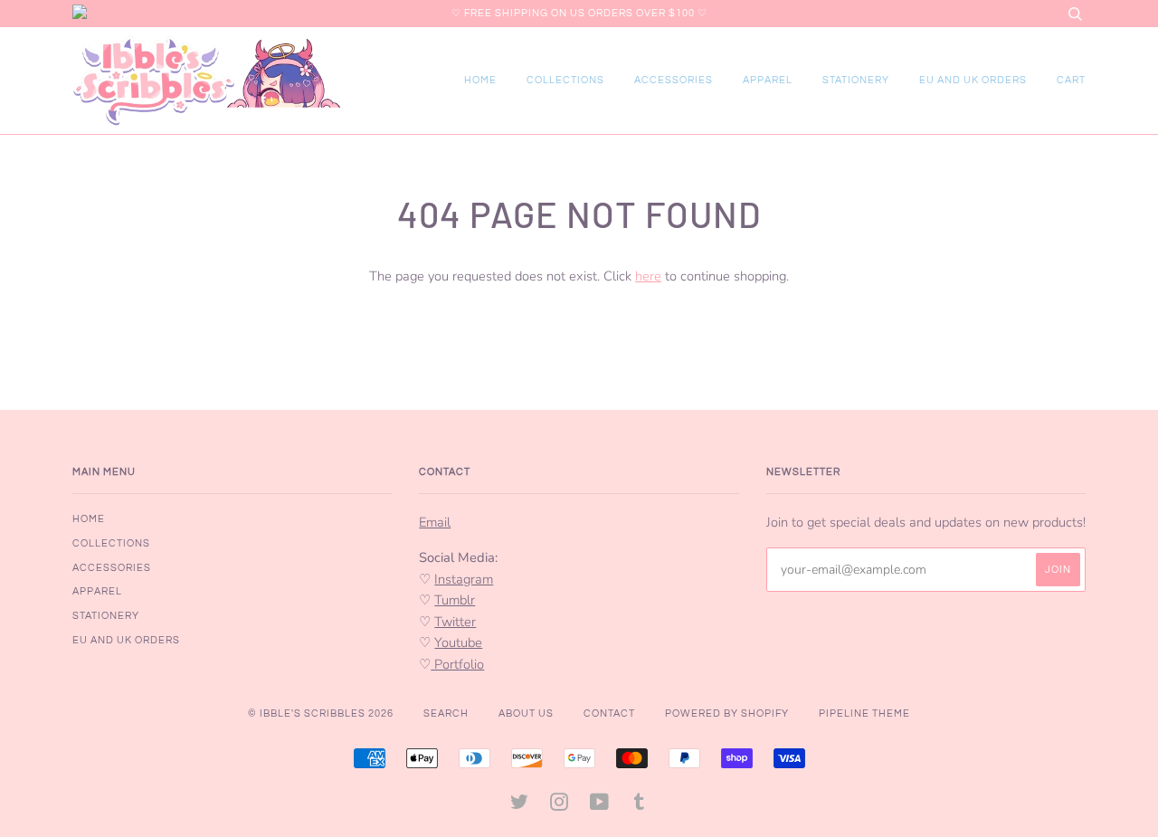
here (648, 276)
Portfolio (457, 664)
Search (446, 713)
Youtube (458, 642)
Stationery (855, 80)
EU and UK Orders (973, 80)
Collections (565, 80)
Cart (1071, 80)
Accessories (673, 80)
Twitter (455, 622)
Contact (609, 713)
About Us (526, 713)
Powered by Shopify (727, 713)
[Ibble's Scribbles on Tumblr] (640, 806)
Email (435, 522)
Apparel (768, 80)
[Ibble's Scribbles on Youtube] (600, 806)
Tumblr (454, 600)
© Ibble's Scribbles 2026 (321, 713)
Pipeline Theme (864, 713)
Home (480, 80)
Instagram (463, 579)
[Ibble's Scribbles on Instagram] (559, 806)
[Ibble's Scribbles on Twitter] (519, 806)
